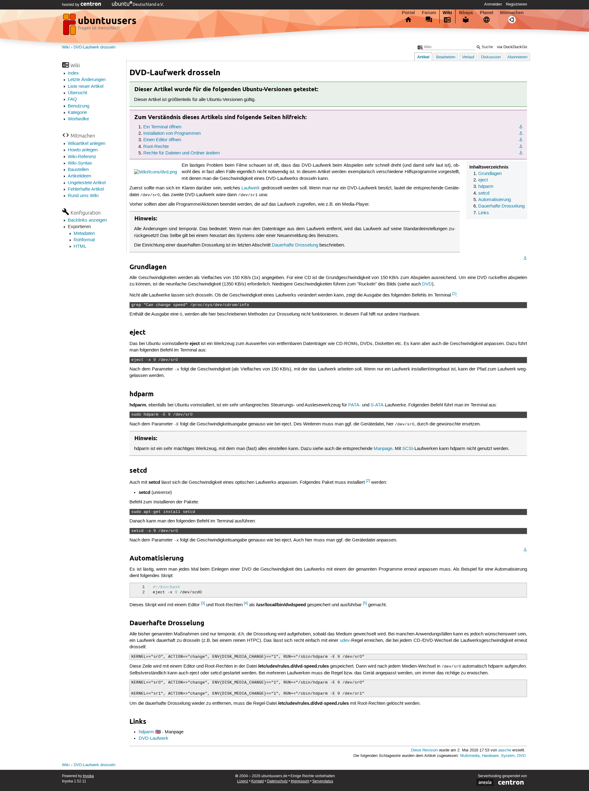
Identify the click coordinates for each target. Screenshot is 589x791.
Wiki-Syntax (80, 163)
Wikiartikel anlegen (86, 143)
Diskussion (491, 57)
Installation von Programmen (172, 133)
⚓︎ (521, 127)
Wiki (447, 13)
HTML (80, 246)
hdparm (486, 186)
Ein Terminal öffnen (162, 127)
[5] (365, 603)
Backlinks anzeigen (87, 220)
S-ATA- (378, 405)
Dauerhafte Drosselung (501, 206)
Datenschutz (277, 781)
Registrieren (516, 4)
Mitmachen (512, 13)
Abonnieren (517, 57)
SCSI (407, 449)
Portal (408, 13)
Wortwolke (78, 119)
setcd (483, 193)
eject (483, 180)
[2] (368, 481)
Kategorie (77, 112)
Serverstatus (322, 781)
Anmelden (493, 4)
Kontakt (257, 781)
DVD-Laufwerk (153, 738)
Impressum (300, 781)
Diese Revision (424, 750)
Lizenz (242, 781)
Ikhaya (466, 13)
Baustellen (78, 170)
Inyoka (88, 776)
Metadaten (84, 233)
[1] (454, 293)
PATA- (354, 405)
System (508, 756)
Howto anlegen (83, 150)
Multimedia (469, 756)
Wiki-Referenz (82, 157)
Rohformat (84, 240)
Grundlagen (490, 173)
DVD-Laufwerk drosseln (94, 47)
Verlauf (468, 57)
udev (345, 640)
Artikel (423, 57)
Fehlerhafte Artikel (86, 189)
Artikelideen (79, 176)
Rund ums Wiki (83, 196)
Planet (486, 13)
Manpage (383, 449)
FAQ (72, 99)
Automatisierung (494, 200)
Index (73, 73)
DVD (427, 284)
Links (483, 213)
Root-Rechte (156, 146)
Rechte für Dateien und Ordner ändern (181, 153)
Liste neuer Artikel (85, 86)
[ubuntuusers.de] (100, 26)
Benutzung (78, 106)
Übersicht (77, 93)
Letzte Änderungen (87, 80)
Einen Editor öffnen (162, 140)
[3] (203, 603)
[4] (246, 603)
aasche (504, 750)
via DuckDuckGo (512, 47)
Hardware (490, 756)
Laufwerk (250, 188)
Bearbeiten (445, 57)
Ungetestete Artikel (87, 183)
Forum (429, 13)
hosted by (71, 4)
